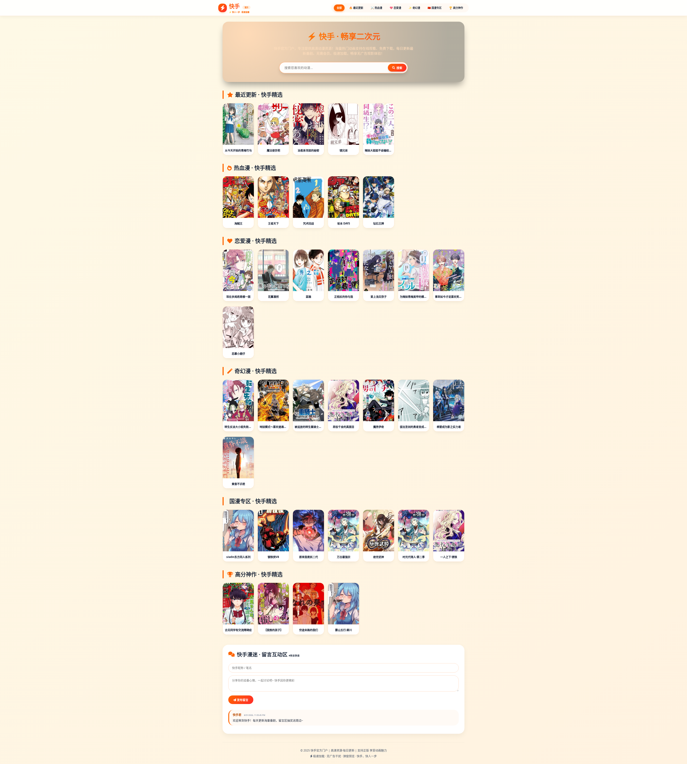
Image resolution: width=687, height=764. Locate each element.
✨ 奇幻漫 (414, 7)
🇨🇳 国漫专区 (435, 7)
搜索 (399, 68)
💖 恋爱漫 (395, 7)
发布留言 (242, 700)
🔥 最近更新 (356, 7)
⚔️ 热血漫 (376, 7)
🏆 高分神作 (456, 7)
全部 (339, 7)
